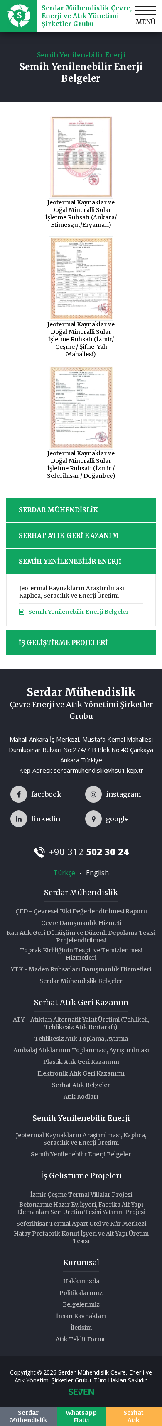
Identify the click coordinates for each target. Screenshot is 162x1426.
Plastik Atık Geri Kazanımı (81, 1062)
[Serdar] (35, 794)
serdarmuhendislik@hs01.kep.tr (98, 770)
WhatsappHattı (81, 1416)
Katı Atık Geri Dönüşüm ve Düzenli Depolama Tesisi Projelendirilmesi (81, 936)
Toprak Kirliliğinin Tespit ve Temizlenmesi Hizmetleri (81, 954)
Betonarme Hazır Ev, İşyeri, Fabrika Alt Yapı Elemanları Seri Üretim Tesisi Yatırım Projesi (81, 1208)
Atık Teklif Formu (81, 1339)
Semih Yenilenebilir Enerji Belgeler (78, 612)
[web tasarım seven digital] (81, 1392)
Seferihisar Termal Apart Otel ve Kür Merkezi (81, 1223)
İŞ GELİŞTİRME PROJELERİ (63, 643)
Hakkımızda (81, 1281)
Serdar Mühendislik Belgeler (81, 981)
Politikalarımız (81, 1293)
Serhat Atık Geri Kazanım (81, 1002)
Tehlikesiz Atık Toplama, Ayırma (81, 1038)
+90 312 (89, 851)
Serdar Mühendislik (81, 892)
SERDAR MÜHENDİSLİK (58, 510)
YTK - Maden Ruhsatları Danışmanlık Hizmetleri (81, 969)
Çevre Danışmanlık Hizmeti (81, 923)
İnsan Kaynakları (81, 1316)
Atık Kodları (81, 1096)
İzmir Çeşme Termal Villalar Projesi (81, 1194)
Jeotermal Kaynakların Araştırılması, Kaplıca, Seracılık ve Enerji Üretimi (72, 591)
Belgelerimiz (81, 1304)
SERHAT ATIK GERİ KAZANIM (69, 536)
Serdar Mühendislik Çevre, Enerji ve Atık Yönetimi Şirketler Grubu (87, 16)
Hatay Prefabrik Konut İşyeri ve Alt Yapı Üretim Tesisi (81, 1237)
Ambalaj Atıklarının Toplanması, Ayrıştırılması (81, 1050)
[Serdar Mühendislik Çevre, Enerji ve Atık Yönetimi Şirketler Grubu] (18, 16)
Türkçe (64, 872)
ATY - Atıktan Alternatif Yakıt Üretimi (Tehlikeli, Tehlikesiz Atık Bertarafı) (81, 1023)
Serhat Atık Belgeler (81, 1085)
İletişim (81, 1327)
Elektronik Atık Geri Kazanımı (81, 1073)
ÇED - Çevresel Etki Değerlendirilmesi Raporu (81, 911)
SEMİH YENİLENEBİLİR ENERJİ (70, 561)
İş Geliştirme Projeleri (81, 1175)
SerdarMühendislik (28, 1416)
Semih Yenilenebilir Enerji (81, 1118)
